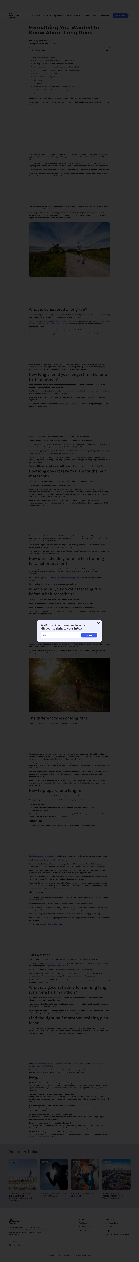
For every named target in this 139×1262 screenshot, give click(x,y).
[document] (69, 631)
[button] (98, 623)
